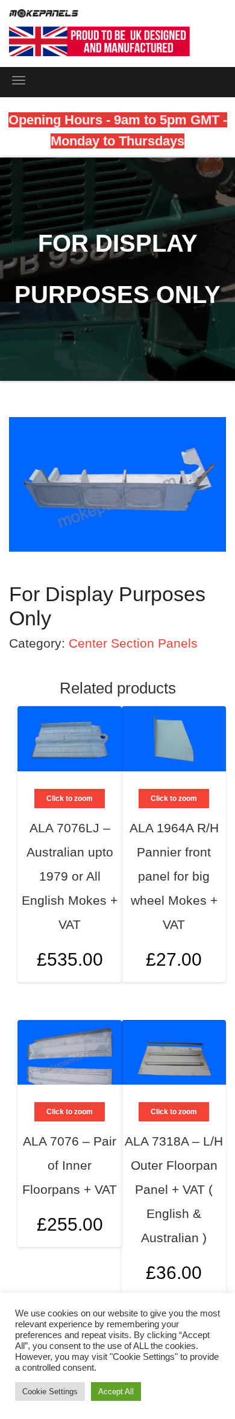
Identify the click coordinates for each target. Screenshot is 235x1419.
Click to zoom (174, 798)
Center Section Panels (133, 643)
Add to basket (203, 897)
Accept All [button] (116, 1391)
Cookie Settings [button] (50, 1391)
